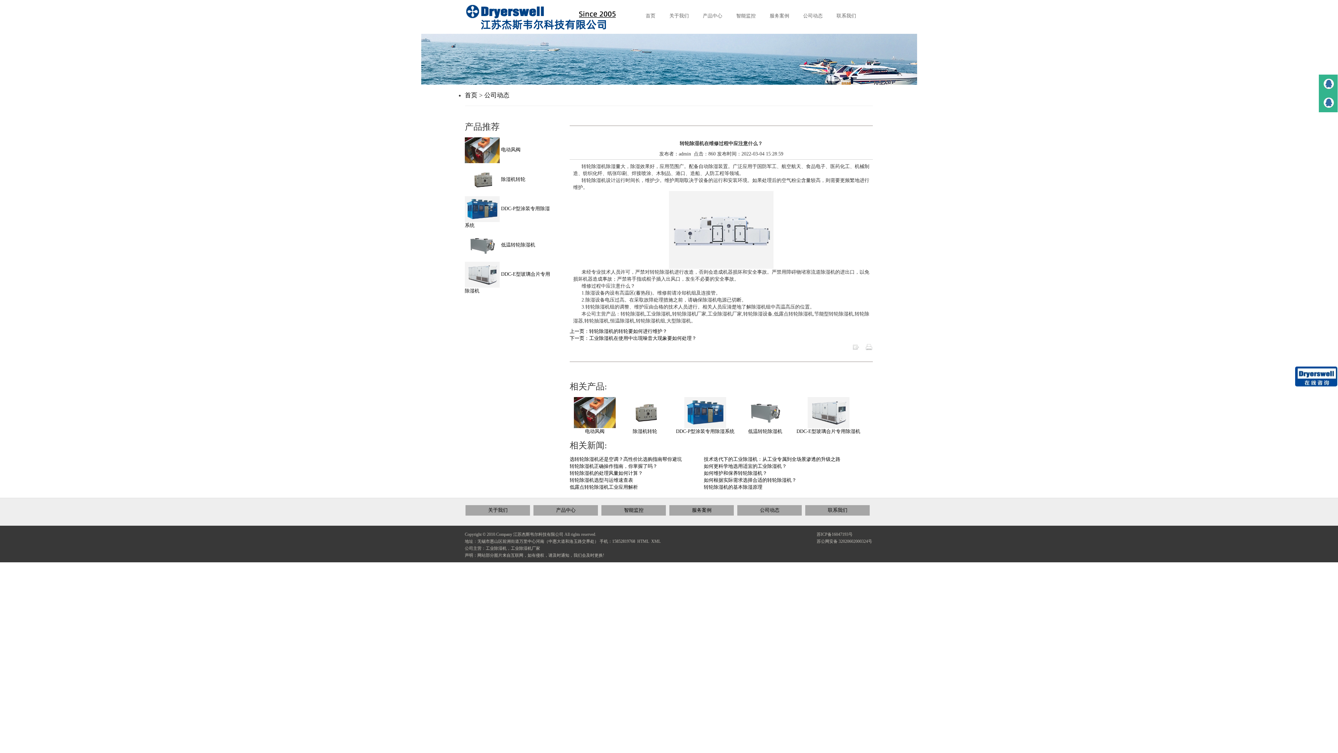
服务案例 (702, 510)
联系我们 (837, 510)
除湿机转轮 (645, 431)
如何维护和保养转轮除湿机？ (735, 473)
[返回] (856, 346)
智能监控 (634, 510)
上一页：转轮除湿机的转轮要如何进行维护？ (618, 331)
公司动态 (496, 95)
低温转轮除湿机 (765, 431)
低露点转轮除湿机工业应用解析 (604, 487)
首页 (471, 95)
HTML (643, 541)
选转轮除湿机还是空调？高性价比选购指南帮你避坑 (626, 459)
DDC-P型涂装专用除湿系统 (705, 431)
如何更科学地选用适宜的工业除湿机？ (745, 466)
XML (656, 541)
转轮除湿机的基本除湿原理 (733, 487)
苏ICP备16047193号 (835, 534)
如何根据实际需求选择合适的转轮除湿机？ (750, 480)
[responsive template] (547, 17)
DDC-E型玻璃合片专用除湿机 (828, 431)
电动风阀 (595, 431)
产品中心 (566, 510)
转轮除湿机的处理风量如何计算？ (606, 473)
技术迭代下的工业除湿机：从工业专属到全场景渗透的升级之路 (772, 459)
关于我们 (498, 510)
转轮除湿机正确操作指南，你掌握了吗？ (614, 466)
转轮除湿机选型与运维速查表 (601, 480)
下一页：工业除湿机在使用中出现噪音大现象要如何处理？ (633, 338)
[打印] (869, 346)
